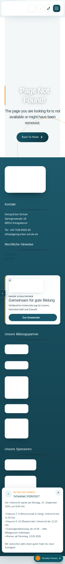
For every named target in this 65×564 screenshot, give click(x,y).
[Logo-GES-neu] (25, 179)
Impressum (11, 254)
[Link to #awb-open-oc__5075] (56, 8)
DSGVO (9, 258)
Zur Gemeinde (32, 317)
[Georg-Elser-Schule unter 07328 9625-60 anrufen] (48, 8)
